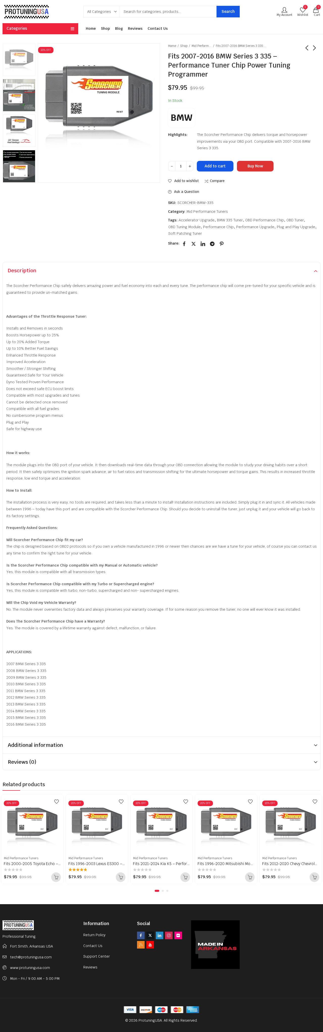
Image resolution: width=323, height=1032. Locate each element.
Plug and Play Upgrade (296, 227)
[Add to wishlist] (56, 801)
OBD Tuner (295, 220)
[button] (156, 891)
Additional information (35, 745)
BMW (181, 118)
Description (22, 270)
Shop (183, 46)
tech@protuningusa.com (31, 957)
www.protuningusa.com (30, 967)
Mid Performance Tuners (202, 46)
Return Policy (94, 935)
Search (228, 11)
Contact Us (92, 945)
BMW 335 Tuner (230, 220)
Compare (217, 181)
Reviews (90, 967)
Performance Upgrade (255, 227)
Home (172, 46)
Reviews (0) (22, 762)
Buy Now (255, 166)
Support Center (96, 956)
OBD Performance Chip (264, 220)
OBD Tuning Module (184, 227)
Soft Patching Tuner (185, 233)
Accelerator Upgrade (196, 220)
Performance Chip (218, 227)
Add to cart (215, 166)
